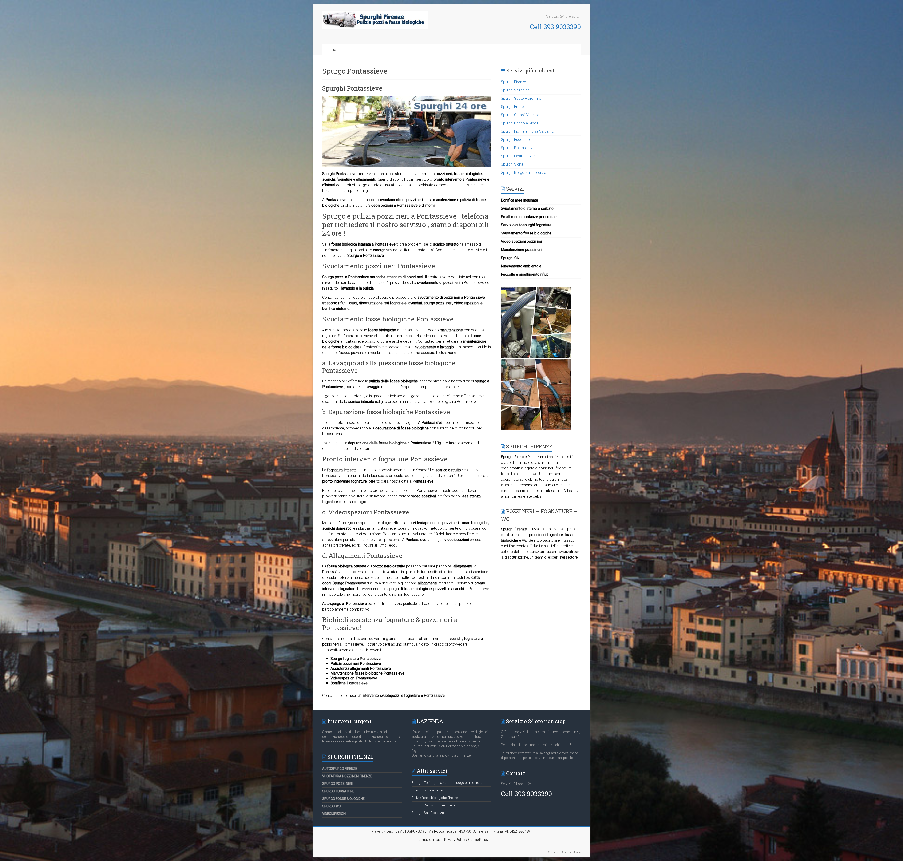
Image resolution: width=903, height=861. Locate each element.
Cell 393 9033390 (555, 26)
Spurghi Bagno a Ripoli (519, 123)
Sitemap (553, 852)
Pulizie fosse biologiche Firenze (435, 798)
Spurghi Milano (571, 852)
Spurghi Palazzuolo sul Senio (433, 805)
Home (331, 49)
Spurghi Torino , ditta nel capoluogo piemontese (447, 783)
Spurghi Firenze (513, 82)
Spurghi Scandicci (515, 90)
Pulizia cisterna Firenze (428, 790)
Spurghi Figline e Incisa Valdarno (527, 131)
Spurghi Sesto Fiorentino (521, 98)
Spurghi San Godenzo (428, 813)
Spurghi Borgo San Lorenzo (523, 172)
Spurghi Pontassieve (352, 88)
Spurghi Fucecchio (516, 139)
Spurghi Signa (512, 164)
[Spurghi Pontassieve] (406, 98)
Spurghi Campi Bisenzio (520, 115)
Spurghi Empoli (513, 106)
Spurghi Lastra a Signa (519, 156)
